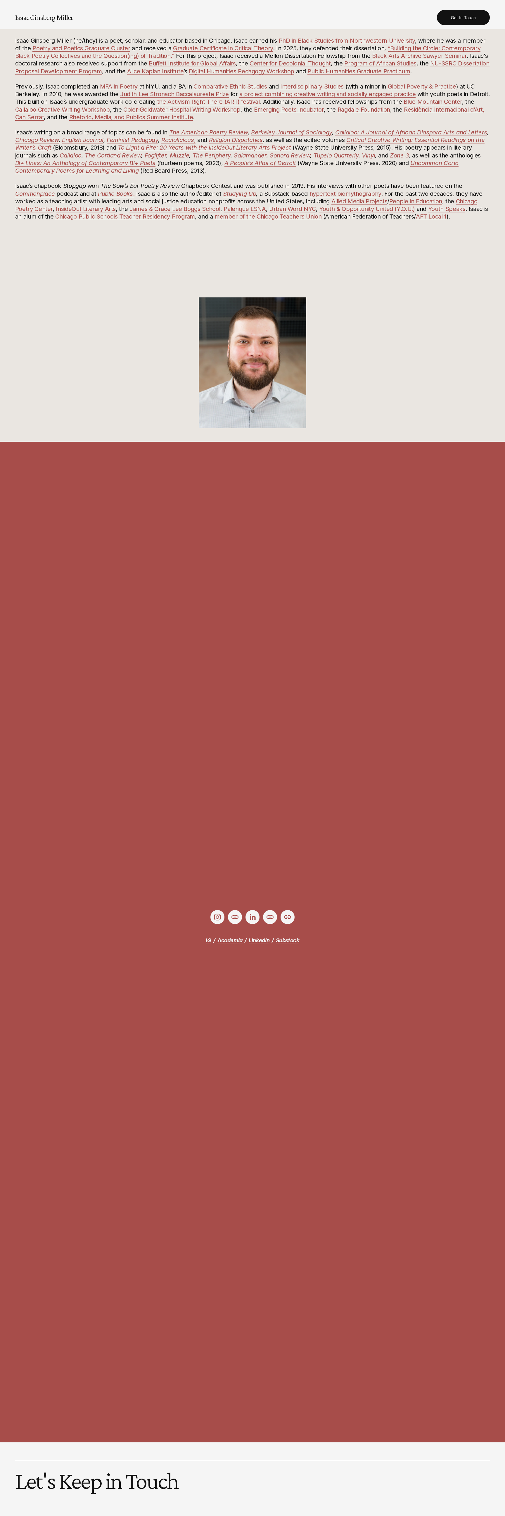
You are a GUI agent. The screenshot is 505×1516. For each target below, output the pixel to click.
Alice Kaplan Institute (155, 71)
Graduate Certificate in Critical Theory (223, 48)
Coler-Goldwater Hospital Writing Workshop (181, 109)
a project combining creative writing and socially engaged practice (327, 94)
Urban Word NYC (292, 208)
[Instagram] (217, 917)
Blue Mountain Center (433, 101)
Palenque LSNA (245, 208)
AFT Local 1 (431, 216)
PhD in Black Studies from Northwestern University (347, 40)
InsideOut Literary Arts (86, 208)
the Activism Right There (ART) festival (208, 101)
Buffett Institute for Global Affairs (192, 63)
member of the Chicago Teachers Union (268, 216)
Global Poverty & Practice (422, 86)
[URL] (235, 917)
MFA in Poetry (119, 86)
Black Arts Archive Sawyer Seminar (419, 55)
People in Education (415, 201)
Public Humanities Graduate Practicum (358, 71)
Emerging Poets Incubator (289, 109)
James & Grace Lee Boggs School (174, 208)
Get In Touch (463, 17)
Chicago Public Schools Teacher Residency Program (125, 216)
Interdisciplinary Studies (312, 86)
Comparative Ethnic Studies (230, 86)
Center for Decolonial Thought (290, 63)
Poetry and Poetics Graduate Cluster (81, 48)
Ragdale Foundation (364, 109)
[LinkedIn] (252, 917)
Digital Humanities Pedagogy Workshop (241, 71)
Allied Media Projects (359, 201)
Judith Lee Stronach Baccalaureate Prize (174, 94)
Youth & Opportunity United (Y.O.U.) (367, 208)
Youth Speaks (447, 208)
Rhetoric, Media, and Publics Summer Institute (131, 117)
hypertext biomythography (345, 193)
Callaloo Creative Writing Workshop (62, 109)
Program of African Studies (380, 63)
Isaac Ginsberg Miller (44, 17)
